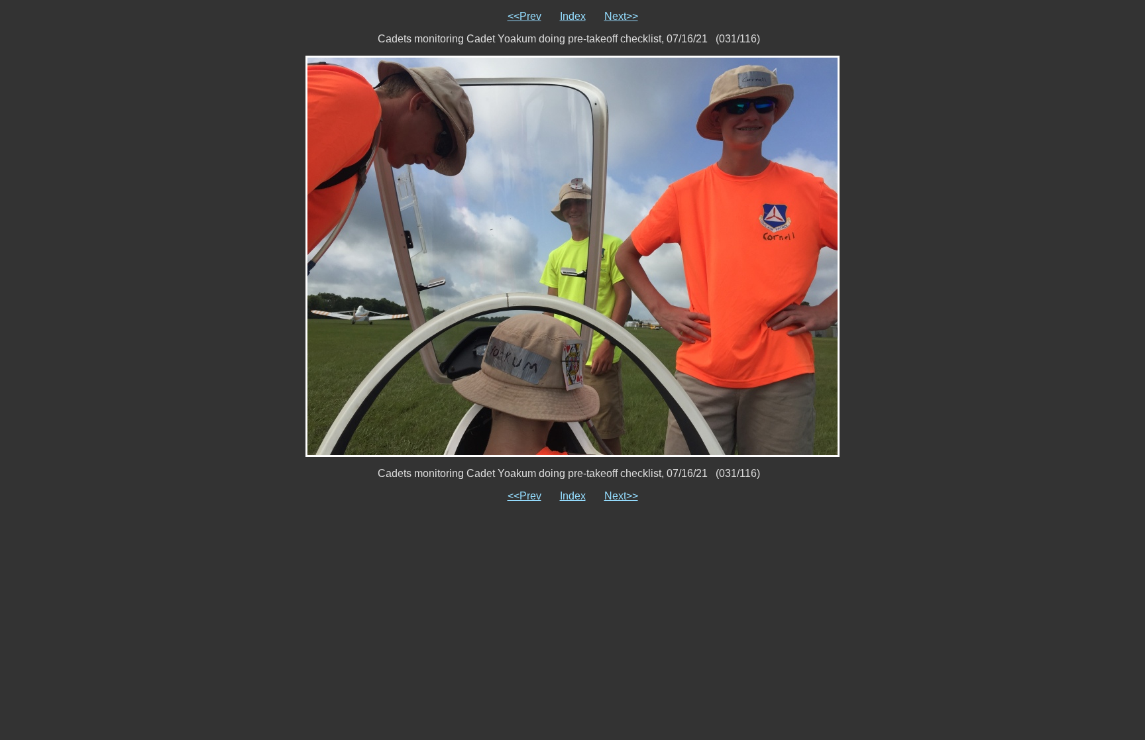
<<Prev (524, 16)
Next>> (621, 16)
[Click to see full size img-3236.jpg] (572, 255)
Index (573, 16)
